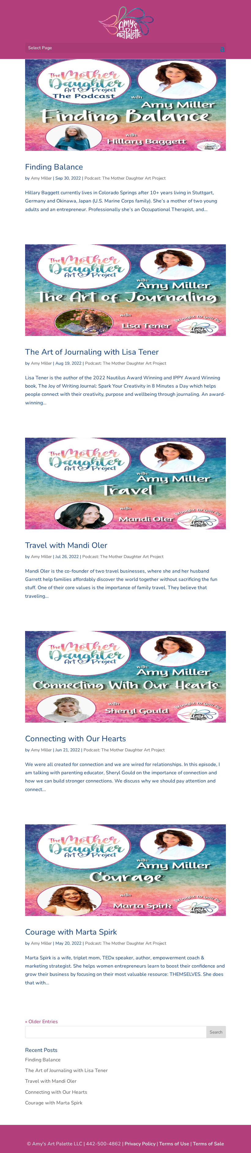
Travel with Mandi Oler (66, 545)
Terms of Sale (208, 1143)
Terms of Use (174, 1143)
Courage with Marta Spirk (71, 932)
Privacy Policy (140, 1143)
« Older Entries (41, 1021)
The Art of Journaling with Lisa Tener (92, 352)
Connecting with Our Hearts (75, 738)
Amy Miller (41, 178)
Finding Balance (54, 167)
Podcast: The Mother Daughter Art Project (125, 178)
